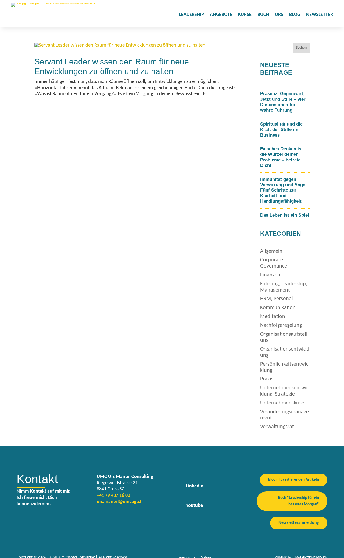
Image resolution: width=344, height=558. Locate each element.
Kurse (245, 15)
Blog (294, 15)
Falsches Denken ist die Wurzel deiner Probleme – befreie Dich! (281, 157)
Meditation (272, 316)
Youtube (194, 505)
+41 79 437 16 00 (113, 495)
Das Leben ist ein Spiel (284, 215)
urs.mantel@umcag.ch (120, 501)
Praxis (266, 379)
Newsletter (319, 15)
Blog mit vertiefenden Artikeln (293, 480)
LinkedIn (194, 486)
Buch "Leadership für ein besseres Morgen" (298, 501)
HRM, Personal (276, 298)
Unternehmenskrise (282, 403)
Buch (263, 15)
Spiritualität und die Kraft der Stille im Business (281, 130)
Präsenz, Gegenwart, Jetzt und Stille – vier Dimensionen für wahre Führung (283, 102)
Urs (279, 15)
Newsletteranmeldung (298, 523)
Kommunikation (278, 307)
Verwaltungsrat (277, 426)
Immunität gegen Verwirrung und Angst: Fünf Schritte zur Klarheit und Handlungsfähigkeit (284, 190)
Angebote (221, 15)
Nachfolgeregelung (281, 325)
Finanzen (270, 275)
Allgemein (271, 251)
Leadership (191, 15)
